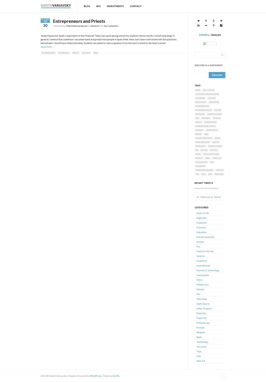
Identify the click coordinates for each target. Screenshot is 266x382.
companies (200, 98)
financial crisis (214, 114)
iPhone (198, 134)
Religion (200, 332)
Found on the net (205, 251)
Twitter (219, 170)
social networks (211, 154)
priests (76, 53)
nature (204, 150)
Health (198, 122)
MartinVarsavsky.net (77, 25)
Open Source (203, 303)
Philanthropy (203, 322)
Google (216, 118)
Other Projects (204, 308)
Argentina (201, 217)
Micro (199, 279)
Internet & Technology (207, 270)
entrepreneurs (48, 53)
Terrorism (200, 166)
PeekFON (201, 318)
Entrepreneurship (203, 110)
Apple (197, 90)
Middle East (202, 284)
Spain (95, 53)
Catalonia (201, 222)
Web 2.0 (200, 361)
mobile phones (215, 146)
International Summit (205, 126)
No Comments (111, 25)
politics (214, 150)
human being (210, 122)
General (94, 25)
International (203, 265)
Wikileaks (219, 174)
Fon (197, 118)
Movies (200, 289)
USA (197, 174)
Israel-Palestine (202, 142)
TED (211, 162)
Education (214, 102)
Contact (136, 6)
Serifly (116, 375)
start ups (217, 158)
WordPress (96, 375)
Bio (98, 6)
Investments (115, 6)
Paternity (201, 313)
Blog (87, 6)
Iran (206, 134)
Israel (217, 138)
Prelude (200, 327)
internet (199, 130)
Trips (199, 351)
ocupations (63, 53)
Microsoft (200, 146)
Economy (201, 227)
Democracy (200, 102)
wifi (210, 174)
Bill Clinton (208, 90)
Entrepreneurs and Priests (79, 21)
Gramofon (201, 260)
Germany (206, 118)
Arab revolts (202, 213)
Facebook (200, 114)
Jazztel (215, 142)
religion (86, 53)
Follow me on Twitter (211, 197)
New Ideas (201, 299)
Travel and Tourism (204, 170)
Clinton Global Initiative (207, 94)
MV (196, 150)
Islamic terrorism (203, 138)
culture (211, 98)
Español (204, 35)
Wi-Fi (204, 174)
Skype (197, 154)
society (199, 158)
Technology (201, 162)
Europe (217, 110)
